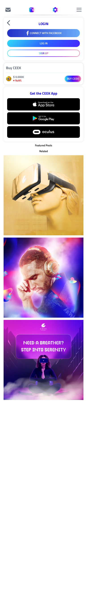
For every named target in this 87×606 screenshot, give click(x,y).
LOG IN (44, 43)
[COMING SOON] (8, 10)
